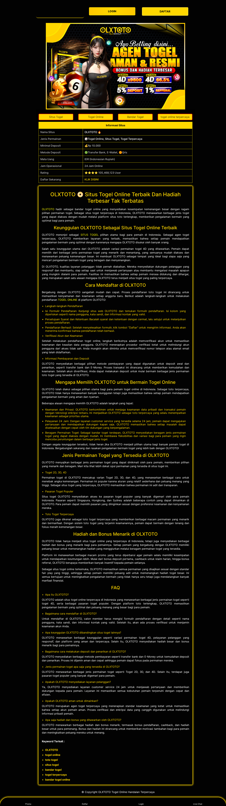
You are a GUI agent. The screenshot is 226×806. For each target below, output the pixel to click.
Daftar (85, 804)
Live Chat (197, 804)
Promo (28, 804)
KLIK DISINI (92, 179)
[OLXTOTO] (60, 11)
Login (141, 804)
